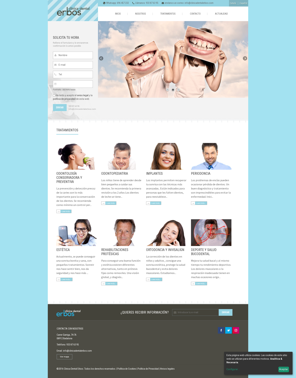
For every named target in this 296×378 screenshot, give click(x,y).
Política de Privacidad (148, 368)
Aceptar (283, 369)
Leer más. (200, 283)
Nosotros (140, 13)
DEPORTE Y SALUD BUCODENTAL (204, 252)
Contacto (195, 13)
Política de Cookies (126, 368)
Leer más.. (200, 203)
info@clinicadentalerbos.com (199, 3)
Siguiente (244, 58)
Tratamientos (168, 13)
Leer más (66, 211)
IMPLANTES (154, 173)
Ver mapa (64, 357)
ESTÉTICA (63, 250)
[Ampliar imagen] (76, 168)
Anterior (101, 58)
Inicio (118, 13)
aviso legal (82, 95)
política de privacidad (64, 99)
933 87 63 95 (152, 3)
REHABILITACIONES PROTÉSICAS (114, 252)
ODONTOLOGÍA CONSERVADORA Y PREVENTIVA (69, 177)
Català (233, 3)
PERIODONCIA (200, 173)
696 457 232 (123, 3)
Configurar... (232, 369)
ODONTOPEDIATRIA (114, 173)
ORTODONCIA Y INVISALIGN (165, 250)
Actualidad (221, 13)
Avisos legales (167, 368)
